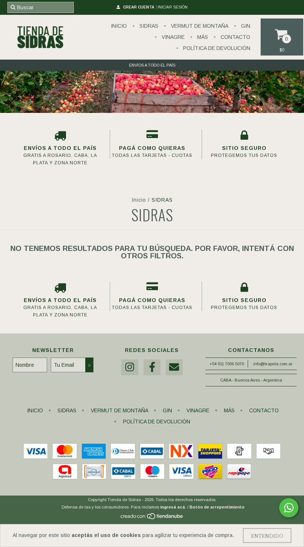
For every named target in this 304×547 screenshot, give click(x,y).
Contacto (234, 37)
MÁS (202, 37)
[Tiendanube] (152, 518)
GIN (244, 26)
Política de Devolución (216, 48)
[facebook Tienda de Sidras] (152, 367)
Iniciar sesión (173, 7)
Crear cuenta (138, 7)
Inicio (119, 26)
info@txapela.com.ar (273, 364)
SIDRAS (148, 26)
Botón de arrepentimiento (217, 507)
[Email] (174, 367)
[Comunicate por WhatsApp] (288, 507)
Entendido (267, 535)
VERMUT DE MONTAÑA (198, 26)
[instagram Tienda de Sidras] (129, 367)
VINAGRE (172, 37)
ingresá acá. (173, 507)
